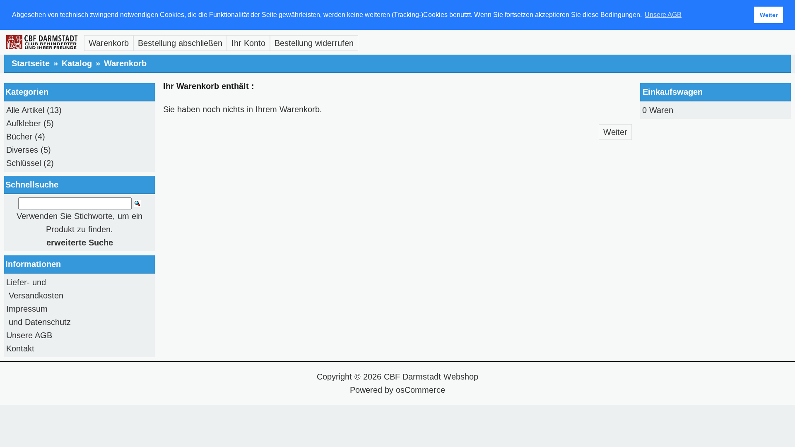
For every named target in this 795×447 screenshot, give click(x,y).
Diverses (22, 149)
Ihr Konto (248, 43)
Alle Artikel (25, 110)
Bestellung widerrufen (314, 43)
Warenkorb (109, 43)
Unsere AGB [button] (663, 14)
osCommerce (420, 389)
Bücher (19, 136)
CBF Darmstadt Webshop (431, 376)
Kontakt (20, 348)
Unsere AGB (29, 335)
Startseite (31, 63)
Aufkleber (23, 123)
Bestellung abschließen (180, 43)
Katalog (77, 63)
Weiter (615, 132)
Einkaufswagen (673, 91)
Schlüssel (23, 163)
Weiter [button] (769, 15)
